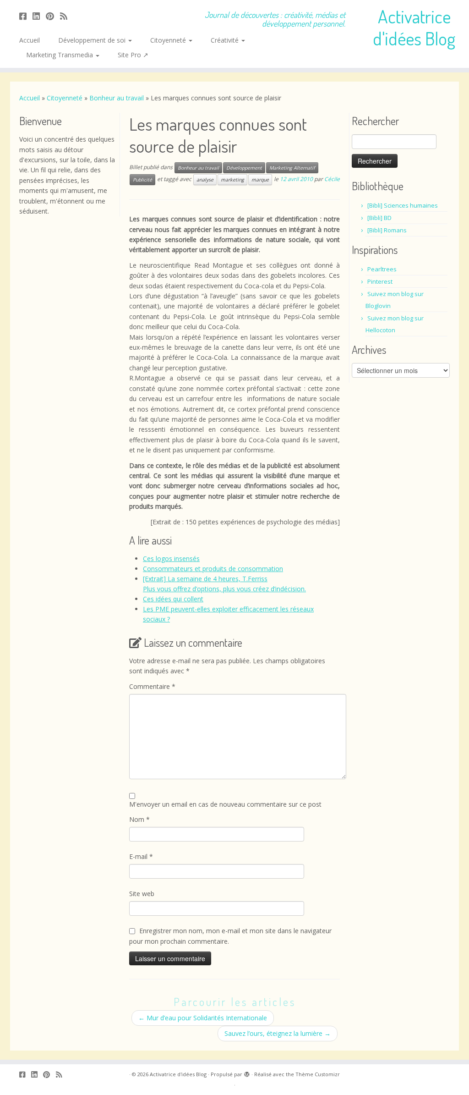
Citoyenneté (169, 40)
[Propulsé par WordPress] (247, 1072)
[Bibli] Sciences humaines (402, 205)
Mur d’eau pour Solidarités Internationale (202, 1017)
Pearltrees (382, 269)
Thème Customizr (317, 1074)
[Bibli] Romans (387, 230)
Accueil (29, 40)
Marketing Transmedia (60, 54)
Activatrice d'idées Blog (414, 27)
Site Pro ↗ (133, 54)
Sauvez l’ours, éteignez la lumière (277, 1033)
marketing (232, 179)
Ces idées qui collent (173, 598)
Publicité (142, 179)
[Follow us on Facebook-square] (26, 16)
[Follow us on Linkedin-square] (39, 16)
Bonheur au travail (116, 98)
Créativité (225, 40)
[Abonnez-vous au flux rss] (66, 16)
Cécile (332, 179)
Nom (139, 819)
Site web (141, 893)
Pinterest (380, 281)
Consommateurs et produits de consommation (213, 568)
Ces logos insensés (171, 558)
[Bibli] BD (379, 218)
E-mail (141, 856)
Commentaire (152, 686)
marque (260, 179)
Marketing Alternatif (292, 168)
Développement (244, 168)
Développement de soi (92, 40)
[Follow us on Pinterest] (53, 16)
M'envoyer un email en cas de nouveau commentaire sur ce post (225, 804)
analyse (204, 179)
